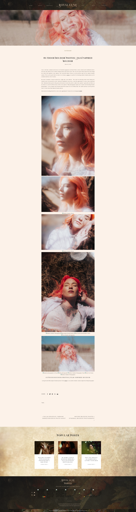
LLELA (68, 75)
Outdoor (68, 50)
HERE (80, 91)
